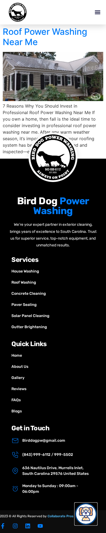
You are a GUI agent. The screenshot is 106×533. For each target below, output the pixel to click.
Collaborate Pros (60, 516)
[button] (97, 12)
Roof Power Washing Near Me (45, 36)
